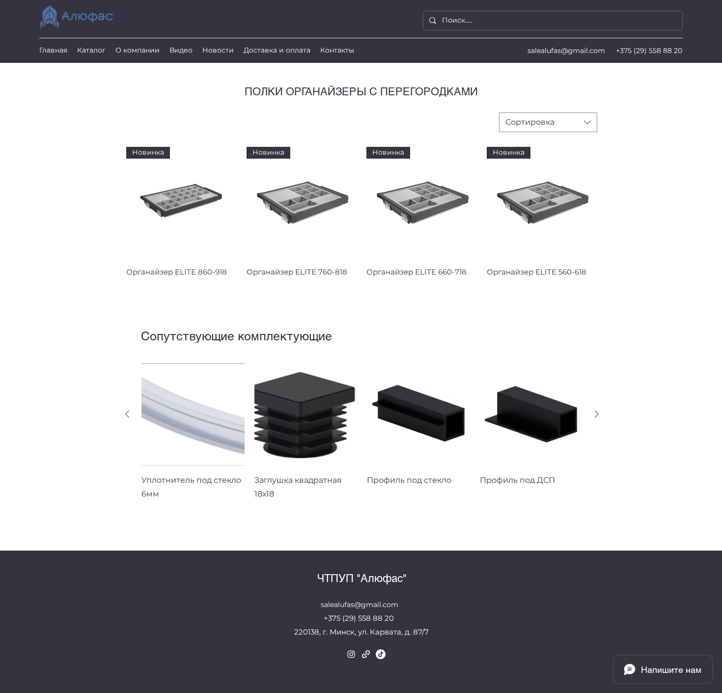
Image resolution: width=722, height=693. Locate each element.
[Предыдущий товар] (127, 414)
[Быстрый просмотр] (193, 414)
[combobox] (548, 122)
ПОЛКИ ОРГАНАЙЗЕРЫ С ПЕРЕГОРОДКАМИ (361, 91)
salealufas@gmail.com (566, 50)
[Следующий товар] (597, 414)
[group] (362, 445)
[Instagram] (351, 654)
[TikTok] (381, 654)
